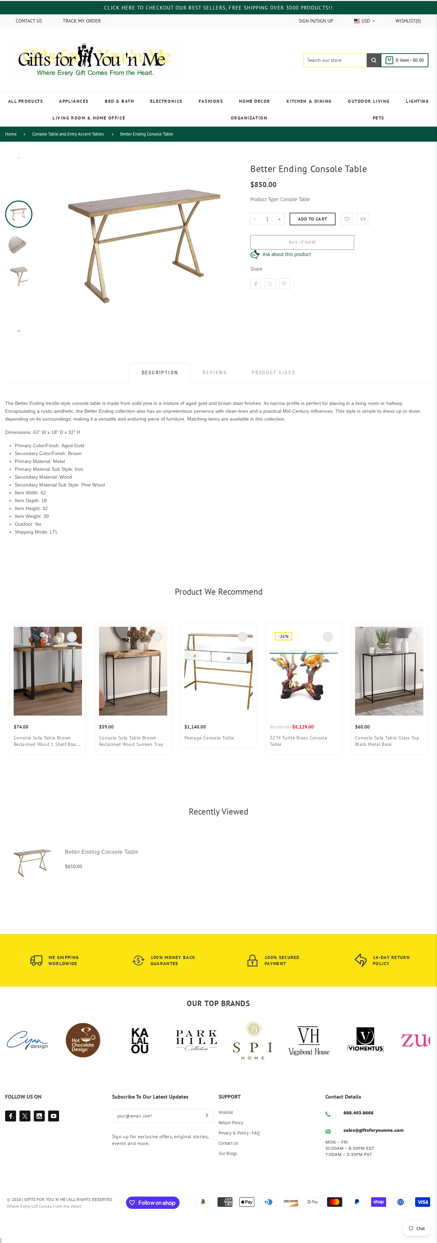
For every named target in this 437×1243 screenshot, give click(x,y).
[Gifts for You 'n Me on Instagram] (39, 1116)
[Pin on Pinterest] (284, 283)
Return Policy (230, 1123)
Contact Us (228, 1143)
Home (11, 134)
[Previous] (61, 244)
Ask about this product (287, 254)
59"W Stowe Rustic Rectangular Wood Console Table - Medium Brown (65, 741)
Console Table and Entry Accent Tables (68, 134)
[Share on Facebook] (255, 283)
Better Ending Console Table (146, 134)
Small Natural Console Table (238, 738)
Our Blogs (227, 1153)
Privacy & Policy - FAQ (239, 1133)
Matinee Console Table (147, 738)
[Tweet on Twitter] (270, 283)
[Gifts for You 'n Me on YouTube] (53, 1116)
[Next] (228, 244)
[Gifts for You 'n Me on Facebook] (10, 1116)
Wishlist (225, 1112)
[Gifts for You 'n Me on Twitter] (24, 1116)
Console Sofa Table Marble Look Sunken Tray (321, 741)
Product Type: (264, 199)
